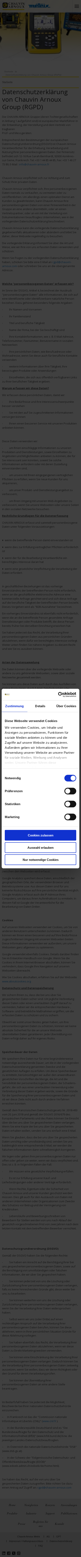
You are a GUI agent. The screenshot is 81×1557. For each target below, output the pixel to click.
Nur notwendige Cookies (41, 859)
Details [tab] (40, 706)
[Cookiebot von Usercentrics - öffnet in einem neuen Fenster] (58, 694)
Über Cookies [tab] (66, 706)
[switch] (70, 791)
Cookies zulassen (40, 835)
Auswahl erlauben (40, 847)
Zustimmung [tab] (14, 706)
